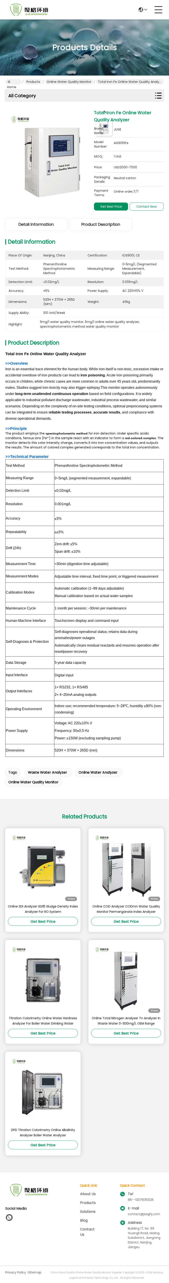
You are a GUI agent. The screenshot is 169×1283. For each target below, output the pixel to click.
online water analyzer (98, 772)
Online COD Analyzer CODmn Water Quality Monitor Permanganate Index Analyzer (126, 909)
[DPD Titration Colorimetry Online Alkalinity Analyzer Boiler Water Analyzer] (43, 1089)
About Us (88, 1193)
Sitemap (34, 1272)
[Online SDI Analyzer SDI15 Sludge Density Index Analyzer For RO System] (43, 866)
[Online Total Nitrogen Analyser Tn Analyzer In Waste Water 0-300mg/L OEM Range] (126, 978)
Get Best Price (111, 206)
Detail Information (36, 224)
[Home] (29, 1195)
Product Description (100, 224)
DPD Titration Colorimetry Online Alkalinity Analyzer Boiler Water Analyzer (43, 1132)
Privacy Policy (15, 1272)
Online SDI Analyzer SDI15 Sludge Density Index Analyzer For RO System (43, 909)
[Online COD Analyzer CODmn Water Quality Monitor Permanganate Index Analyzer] (126, 866)
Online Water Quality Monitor (69, 82)
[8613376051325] (9, 1217)
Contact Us (87, 1232)
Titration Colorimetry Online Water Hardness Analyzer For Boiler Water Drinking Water (43, 1021)
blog (84, 1220)
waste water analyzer (47, 772)
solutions (88, 1211)
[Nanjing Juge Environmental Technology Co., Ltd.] (29, 9)
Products (33, 82)
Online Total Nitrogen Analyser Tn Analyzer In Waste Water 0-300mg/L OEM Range (126, 1021)
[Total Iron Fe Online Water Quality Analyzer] (53, 156)
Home (13, 81)
